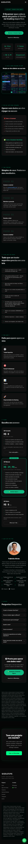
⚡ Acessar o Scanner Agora (14, 33)
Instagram (5, 589)
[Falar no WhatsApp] (24, 840)
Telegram (13, 589)
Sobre (3, 798)
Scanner (3, 794)
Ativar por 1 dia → (14, 522)
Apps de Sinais (5, 787)
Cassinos (4, 789)
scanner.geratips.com (12, 187)
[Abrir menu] (25, 2)
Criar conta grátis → (14, 452)
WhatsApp (14, 785)
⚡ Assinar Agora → (14, 491)
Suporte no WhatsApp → (14, 37)
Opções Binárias (5, 792)
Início (3, 785)
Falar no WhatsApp (14, 753)
